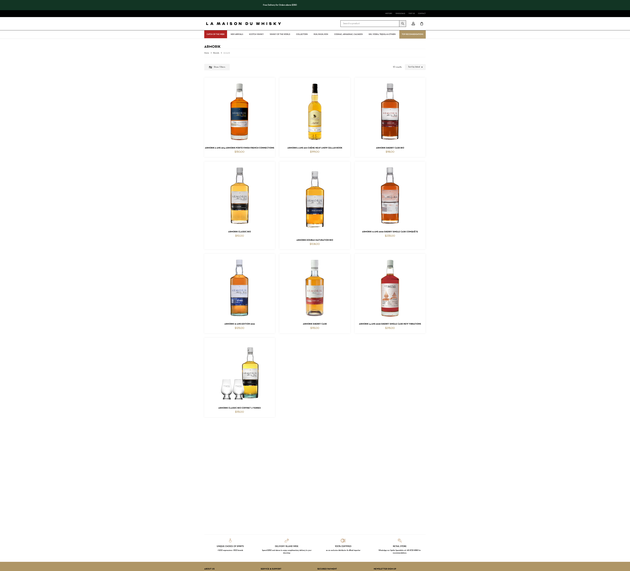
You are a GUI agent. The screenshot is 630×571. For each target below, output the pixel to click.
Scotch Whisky (256, 34)
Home (206, 53)
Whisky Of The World (280, 34)
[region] (268, 5)
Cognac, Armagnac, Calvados (348, 34)
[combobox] (415, 67)
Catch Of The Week (216, 34)
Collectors (302, 34)
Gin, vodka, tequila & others (382, 34)
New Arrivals (237, 34)
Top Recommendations (412, 34)
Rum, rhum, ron (321, 34)
